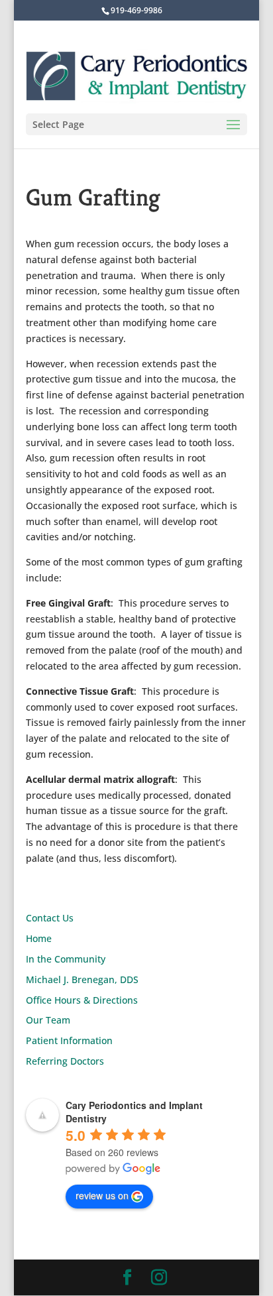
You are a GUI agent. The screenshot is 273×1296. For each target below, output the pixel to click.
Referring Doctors (65, 1061)
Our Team (48, 1020)
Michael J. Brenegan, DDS (82, 979)
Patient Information (69, 1040)
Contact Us (50, 918)
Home (39, 938)
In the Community (65, 959)
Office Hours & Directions (82, 1000)
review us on (102, 1195)
